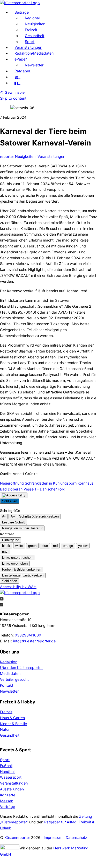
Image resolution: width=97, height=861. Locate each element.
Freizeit (31, 30)
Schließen (9, 501)
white (19, 546)
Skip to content (13, 98)
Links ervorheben (15, 563)
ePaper (20, 59)
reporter (7, 156)
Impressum (53, 837)
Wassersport (10, 777)
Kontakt (6, 685)
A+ (13, 516)
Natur (5, 729)
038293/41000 (28, 635)
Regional (32, 18)
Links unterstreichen (17, 557)
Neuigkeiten (35, 24)
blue (45, 546)
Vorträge (7, 806)
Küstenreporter (17, 837)
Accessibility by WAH (18, 586)
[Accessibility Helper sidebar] (13, 495)
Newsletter (34, 65)
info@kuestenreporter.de (34, 641)
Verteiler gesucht (14, 679)
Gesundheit (34, 35)
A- (3, 516)
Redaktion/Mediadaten (34, 53)
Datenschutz (76, 837)
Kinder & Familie (13, 723)
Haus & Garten (12, 718)
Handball (7, 771)
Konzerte (7, 795)
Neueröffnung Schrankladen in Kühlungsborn (38, 483)
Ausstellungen (12, 789)
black (6, 546)
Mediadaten (10, 673)
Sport (29, 41)
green (32, 546)
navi (5, 552)
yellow (82, 546)
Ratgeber (22, 71)
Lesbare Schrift (13, 522)
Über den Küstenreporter (21, 667)
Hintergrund (10, 540)
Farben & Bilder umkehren (21, 569)
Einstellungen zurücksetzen (22, 575)
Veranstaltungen (28, 47)
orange (68, 546)
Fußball (6, 765)
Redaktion (8, 662)
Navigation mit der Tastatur (22, 528)
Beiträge (21, 12)
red (55, 546)
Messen (6, 801)
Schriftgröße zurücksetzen (39, 516)
